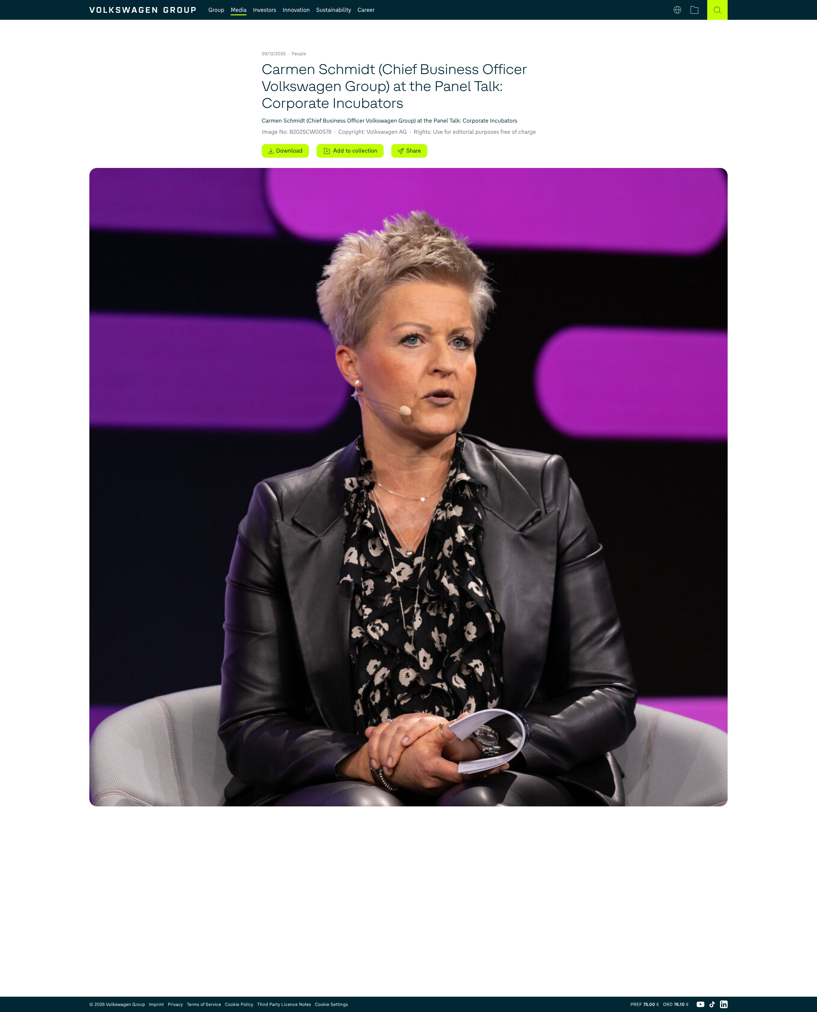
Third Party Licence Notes (284, 1004)
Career (365, 9)
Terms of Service (204, 1004)
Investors (264, 9)
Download (289, 150)
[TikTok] (712, 1004)
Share (413, 150)
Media (239, 9)
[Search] (717, 10)
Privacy (175, 1004)
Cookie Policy (239, 1004)
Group (216, 9)
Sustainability (333, 9)
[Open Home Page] (142, 10)
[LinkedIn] (724, 1004)
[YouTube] (700, 1004)
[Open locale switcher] (677, 10)
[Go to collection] (694, 10)
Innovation (296, 9)
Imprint (156, 1004)
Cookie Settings (331, 1004)
